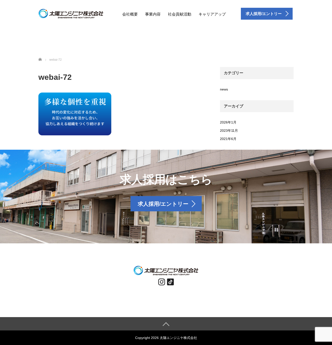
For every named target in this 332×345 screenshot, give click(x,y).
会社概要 (130, 14)
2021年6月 (228, 139)
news (224, 89)
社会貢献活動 (179, 14)
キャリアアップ (212, 14)
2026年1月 (228, 122)
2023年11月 (229, 130)
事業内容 (153, 14)
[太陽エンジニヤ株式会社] (71, 13)
